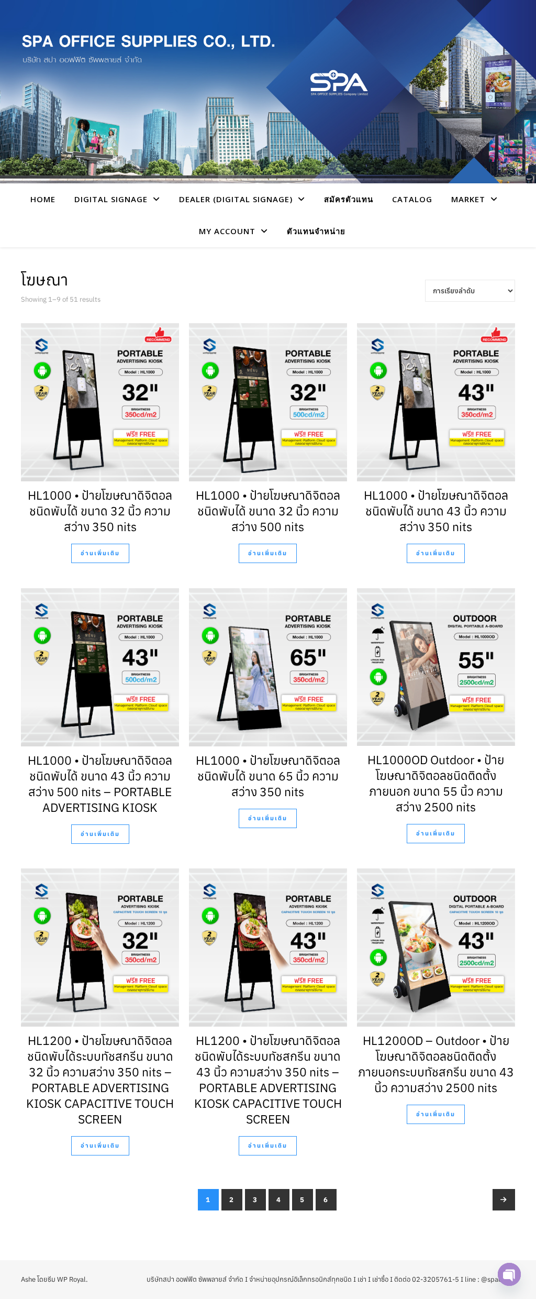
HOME (42, 199)
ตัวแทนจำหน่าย (316, 231)
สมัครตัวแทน (348, 199)
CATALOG (412, 199)
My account (227, 231)
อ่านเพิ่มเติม (100, 553)
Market (468, 199)
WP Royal (71, 1279)
